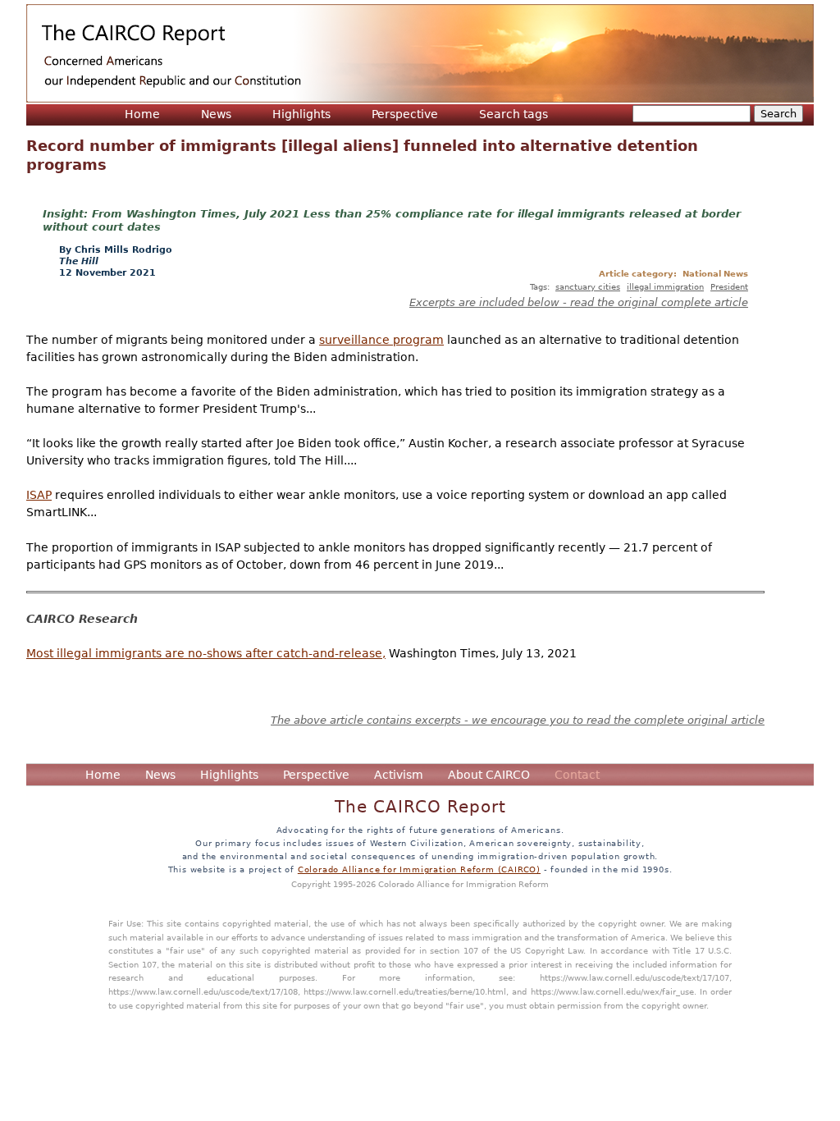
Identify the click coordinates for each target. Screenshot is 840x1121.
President (729, 286)
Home (142, 114)
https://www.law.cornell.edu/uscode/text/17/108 (203, 991)
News (216, 114)
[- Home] (420, 53)
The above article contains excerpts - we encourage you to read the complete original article (518, 720)
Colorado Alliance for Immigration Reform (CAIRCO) (419, 869)
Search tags (513, 114)
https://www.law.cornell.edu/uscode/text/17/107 (634, 977)
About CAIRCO (489, 774)
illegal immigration (665, 286)
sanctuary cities (587, 286)
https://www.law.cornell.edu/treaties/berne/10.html (405, 991)
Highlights (301, 114)
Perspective (405, 114)
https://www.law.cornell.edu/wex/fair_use (612, 991)
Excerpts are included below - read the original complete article (578, 302)
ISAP (39, 494)
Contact (577, 774)
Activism (398, 774)
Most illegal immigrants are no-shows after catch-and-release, (206, 653)
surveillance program (381, 339)
